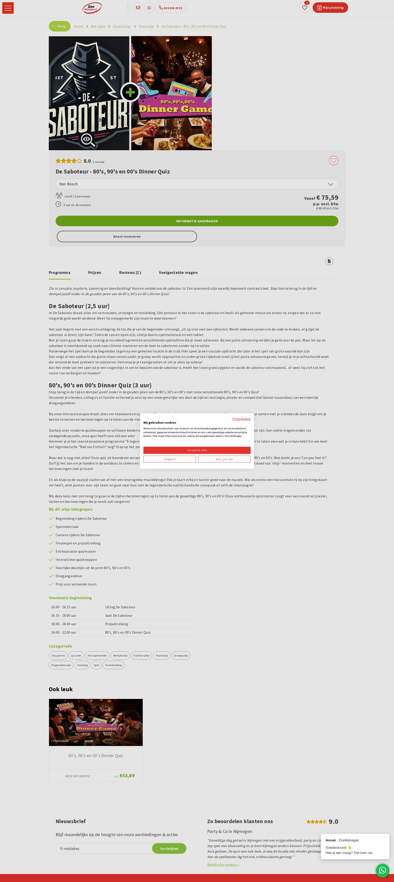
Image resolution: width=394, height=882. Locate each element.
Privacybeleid (242, 419)
